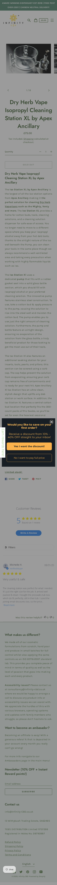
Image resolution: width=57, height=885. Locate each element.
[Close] (51, 422)
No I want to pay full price (29, 457)
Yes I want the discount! (29, 446)
